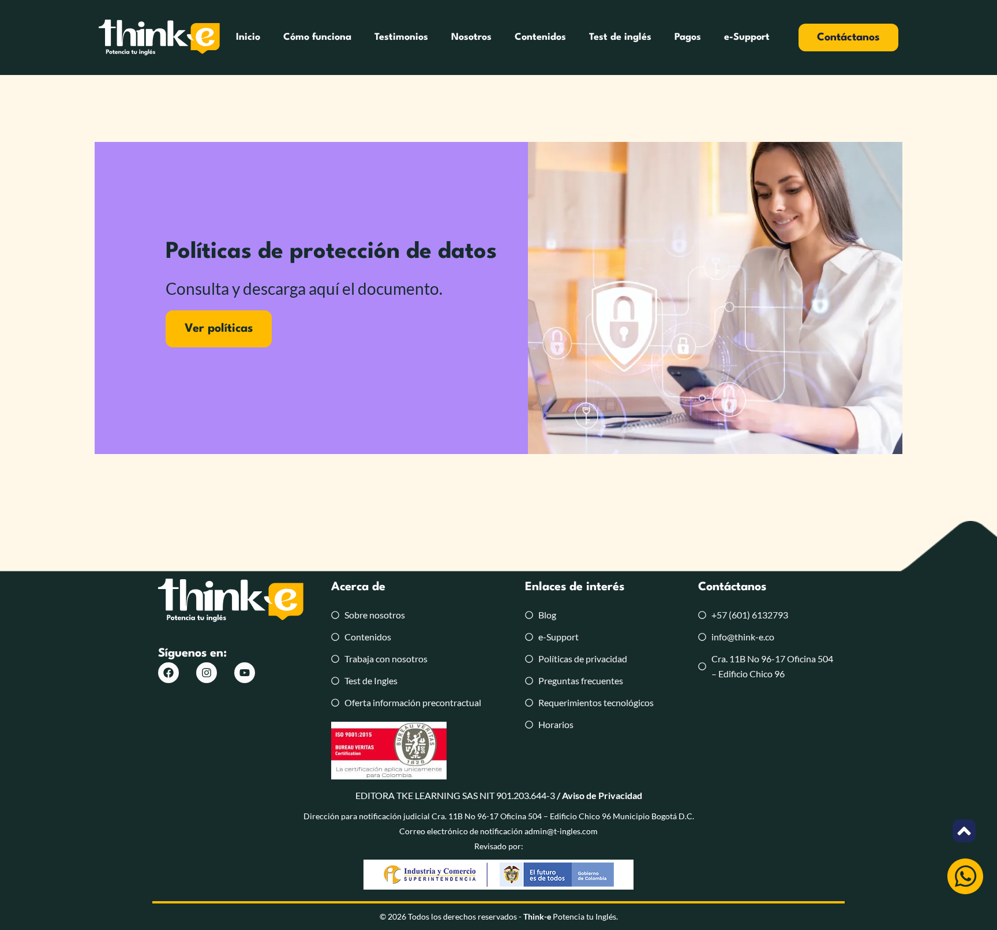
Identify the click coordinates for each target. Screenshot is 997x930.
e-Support (747, 37)
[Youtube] (244, 672)
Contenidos (540, 37)
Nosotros (471, 37)
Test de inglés (620, 37)
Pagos (687, 37)
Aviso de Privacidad (602, 795)
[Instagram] (206, 672)
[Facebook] (168, 672)
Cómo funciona (317, 37)
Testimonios (401, 37)
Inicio (248, 37)
